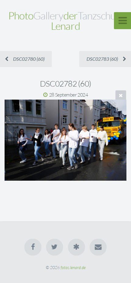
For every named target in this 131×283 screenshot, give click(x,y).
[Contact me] (98, 247)
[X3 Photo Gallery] (76, 247)
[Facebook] (32, 247)
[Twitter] (54, 247)
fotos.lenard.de (73, 267)
